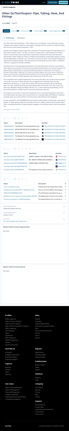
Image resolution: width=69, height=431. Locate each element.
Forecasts (38, 321)
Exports (37, 338)
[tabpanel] (34, 76)
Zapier (37, 367)
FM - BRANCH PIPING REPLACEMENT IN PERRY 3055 (41, 160)
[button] (16, 23)
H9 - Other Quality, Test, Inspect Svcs (15, 221)
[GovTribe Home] (12, 2)
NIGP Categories (10, 338)
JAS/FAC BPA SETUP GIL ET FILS (24, 133)
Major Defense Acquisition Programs (17, 326)
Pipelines (8, 367)
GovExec (56, 426)
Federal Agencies (10, 319)
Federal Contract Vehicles (13, 321)
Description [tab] (21, 38)
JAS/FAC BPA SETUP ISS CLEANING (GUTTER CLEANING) (27, 129)
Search (37, 335)
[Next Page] (26, 118)
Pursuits (8, 370)
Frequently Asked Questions (44, 409)
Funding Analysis (40, 355)
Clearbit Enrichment (11, 345)
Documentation (40, 405)
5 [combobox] (4, 118)
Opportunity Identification (13, 387)
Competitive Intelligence (13, 399)
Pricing (37, 392)
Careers (37, 397)
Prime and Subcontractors (43, 331)
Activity (37, 333)
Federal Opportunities (42, 324)
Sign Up (37, 390)
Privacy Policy (39, 412)
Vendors (8, 342)
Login (44, 2)
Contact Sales (39, 407)
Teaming (8, 374)
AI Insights (8, 352)
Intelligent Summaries (12, 355)
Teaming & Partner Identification (15, 397)
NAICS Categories (10, 328)
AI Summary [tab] (10, 38)
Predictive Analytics (11, 359)
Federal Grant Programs (13, 324)
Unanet (37, 370)
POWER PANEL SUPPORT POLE (38, 163)
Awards (37, 319)
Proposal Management (12, 392)
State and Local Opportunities (44, 326)
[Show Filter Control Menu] (64, 206)
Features (38, 377)
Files (36, 328)
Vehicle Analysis (40, 357)
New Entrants (39, 352)
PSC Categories (10, 331)
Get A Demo (39, 387)
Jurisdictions (9, 335)
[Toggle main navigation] (2, 2)
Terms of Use (39, 414)
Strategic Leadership (11, 394)
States (7, 333)
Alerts (7, 372)
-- (29, 166)
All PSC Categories (9, 7)
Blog (36, 394)
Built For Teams (40, 365)
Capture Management (12, 390)
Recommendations (11, 357)
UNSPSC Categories (11, 340)
